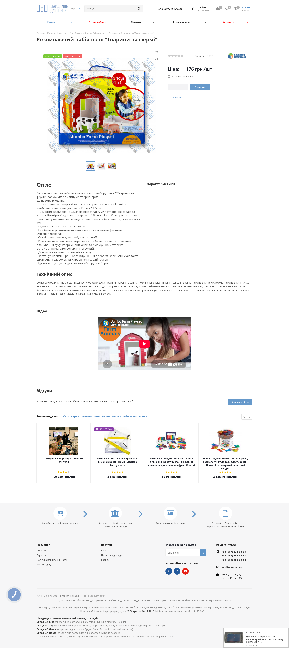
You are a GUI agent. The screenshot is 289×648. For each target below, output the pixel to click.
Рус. (80, 8)
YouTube (185, 571)
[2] (172, 56)
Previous (244, 417)
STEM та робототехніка (168, 571)
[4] (179, 56)
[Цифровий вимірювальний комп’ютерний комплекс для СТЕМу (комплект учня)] (234, 638)
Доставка (42, 550)
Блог (103, 550)
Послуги (106, 544)
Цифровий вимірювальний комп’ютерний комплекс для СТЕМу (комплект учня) (264, 639)
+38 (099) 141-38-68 (234, 555)
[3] (175, 56)
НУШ (177, 571)
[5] (182, 56)
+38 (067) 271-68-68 (170, 9)
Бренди (105, 559)
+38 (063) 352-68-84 (234, 559)
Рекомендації (44, 564)
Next (249, 417)
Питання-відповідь (111, 555)
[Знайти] (139, 8)
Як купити (43, 544)
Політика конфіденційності (52, 559)
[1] (169, 56)
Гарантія (41, 555)
